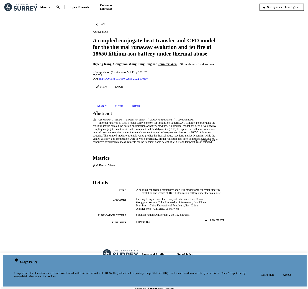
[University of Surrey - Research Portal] (20, 7)
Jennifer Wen (167, 64)
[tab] (102, 106)
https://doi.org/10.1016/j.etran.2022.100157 (123, 78)
